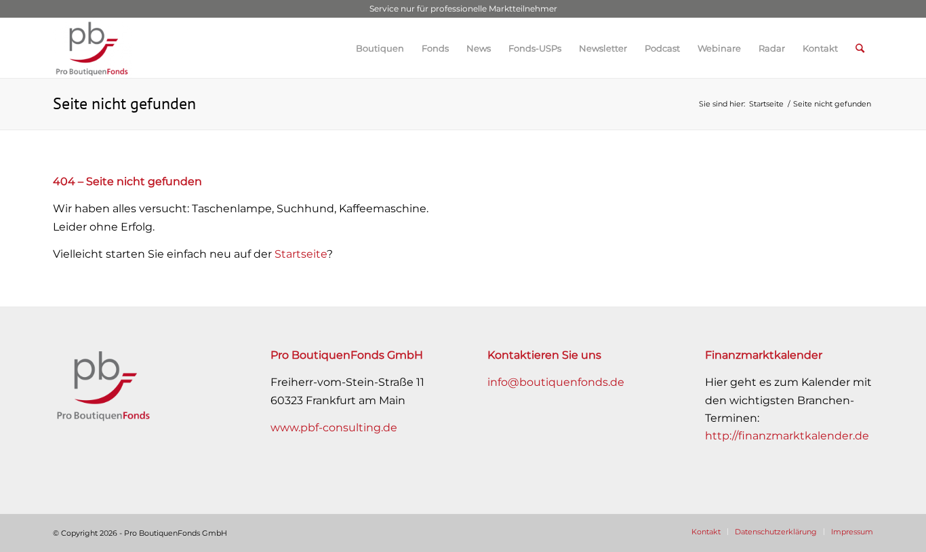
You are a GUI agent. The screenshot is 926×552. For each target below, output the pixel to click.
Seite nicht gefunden (124, 103)
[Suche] (860, 48)
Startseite (301, 254)
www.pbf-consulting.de (333, 427)
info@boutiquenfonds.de (555, 382)
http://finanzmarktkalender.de (787, 435)
